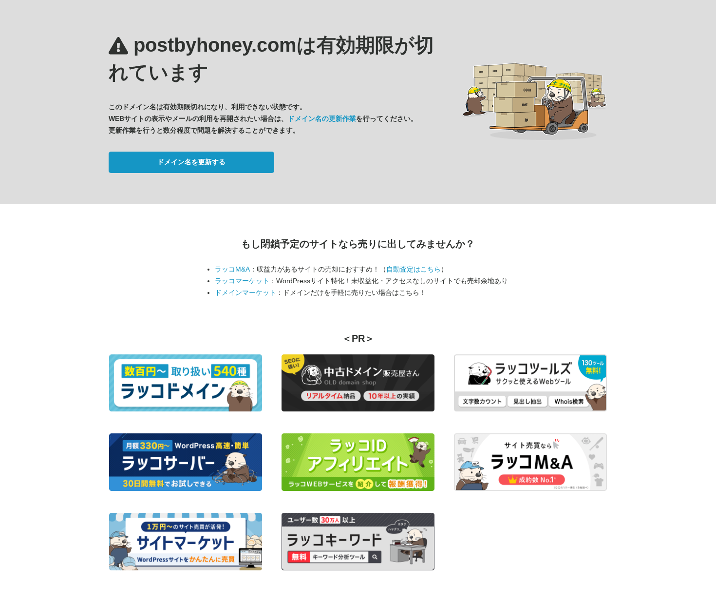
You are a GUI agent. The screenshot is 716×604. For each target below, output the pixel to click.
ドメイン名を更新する (191, 162)
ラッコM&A (232, 269)
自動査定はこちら (413, 269)
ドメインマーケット (245, 292)
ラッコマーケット (242, 281)
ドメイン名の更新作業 (322, 118)
